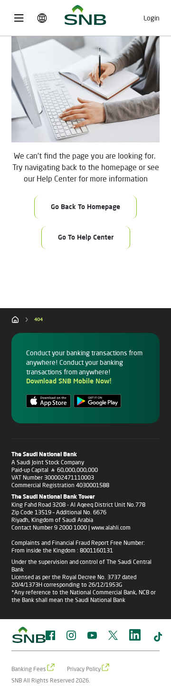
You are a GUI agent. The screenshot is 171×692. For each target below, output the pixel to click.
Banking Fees (28, 668)
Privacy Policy (84, 668)
